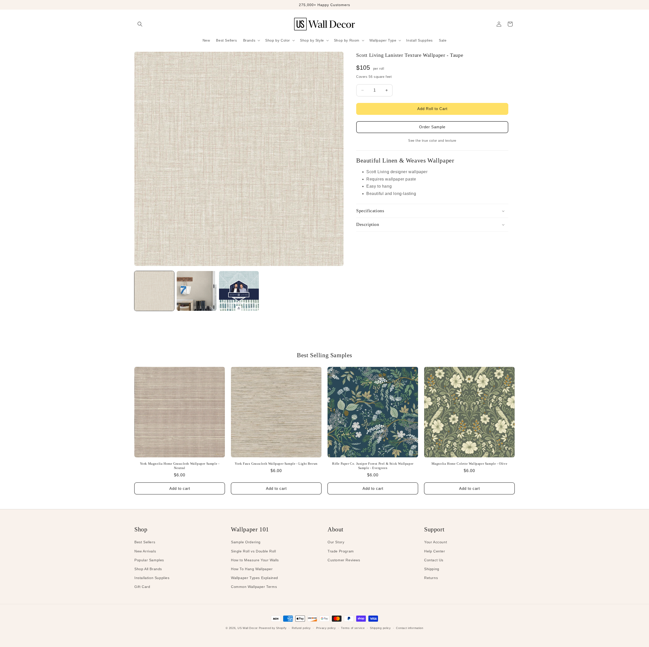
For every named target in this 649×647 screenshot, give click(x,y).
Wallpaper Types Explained (254, 578)
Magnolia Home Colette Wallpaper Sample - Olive (469, 463)
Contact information (409, 628)
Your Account (435, 542)
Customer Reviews (344, 560)
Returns (431, 578)
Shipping (431, 569)
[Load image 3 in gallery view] (239, 291)
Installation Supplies (152, 578)
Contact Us (433, 560)
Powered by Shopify (273, 628)
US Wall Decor (248, 628)
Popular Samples (149, 560)
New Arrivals (145, 551)
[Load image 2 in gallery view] (197, 291)
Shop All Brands (148, 569)
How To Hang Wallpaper (252, 569)
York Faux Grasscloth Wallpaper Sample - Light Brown (276, 463)
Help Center (434, 551)
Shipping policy (380, 628)
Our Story (336, 542)
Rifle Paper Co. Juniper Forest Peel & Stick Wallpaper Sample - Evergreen (372, 466)
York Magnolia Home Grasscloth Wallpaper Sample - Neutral (180, 466)
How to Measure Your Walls (255, 560)
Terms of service (353, 628)
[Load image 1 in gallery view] (154, 291)
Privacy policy (326, 628)
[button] (140, 24)
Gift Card (142, 587)
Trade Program (341, 551)
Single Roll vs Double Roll (253, 551)
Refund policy (301, 628)
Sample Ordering (246, 542)
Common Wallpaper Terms (254, 587)
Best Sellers (144, 542)
